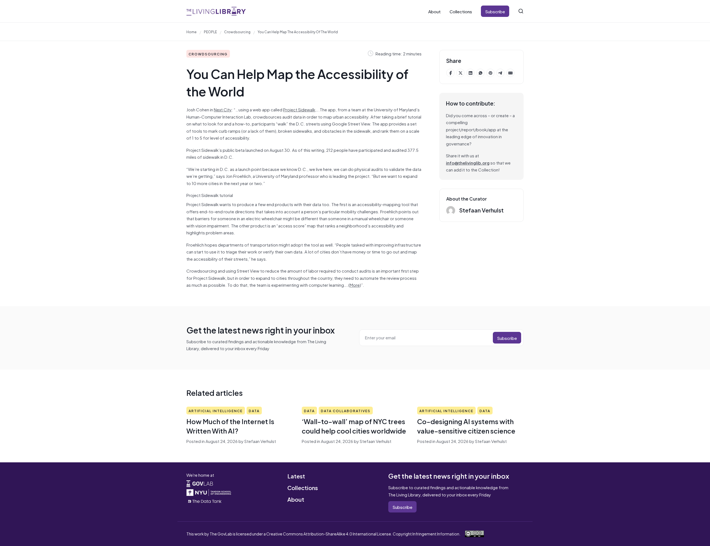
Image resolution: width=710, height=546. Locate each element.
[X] (460, 73)
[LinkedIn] (470, 73)
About (434, 11)
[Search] (521, 11)
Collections (461, 11)
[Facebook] (450, 73)
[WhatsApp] (480, 73)
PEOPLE (210, 31)
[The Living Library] (216, 11)
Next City (223, 109)
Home (191, 31)
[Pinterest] (490, 73)
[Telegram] (500, 73)
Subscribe (495, 11)
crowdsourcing (237, 31)
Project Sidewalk (299, 109)
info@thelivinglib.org (468, 162)
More (355, 284)
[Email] (510, 73)
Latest (296, 475)
